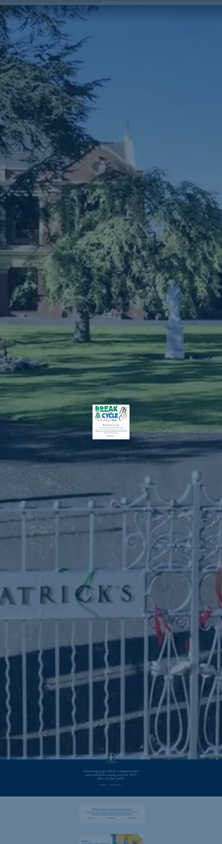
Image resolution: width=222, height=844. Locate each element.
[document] (111, 422)
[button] (127, 407)
